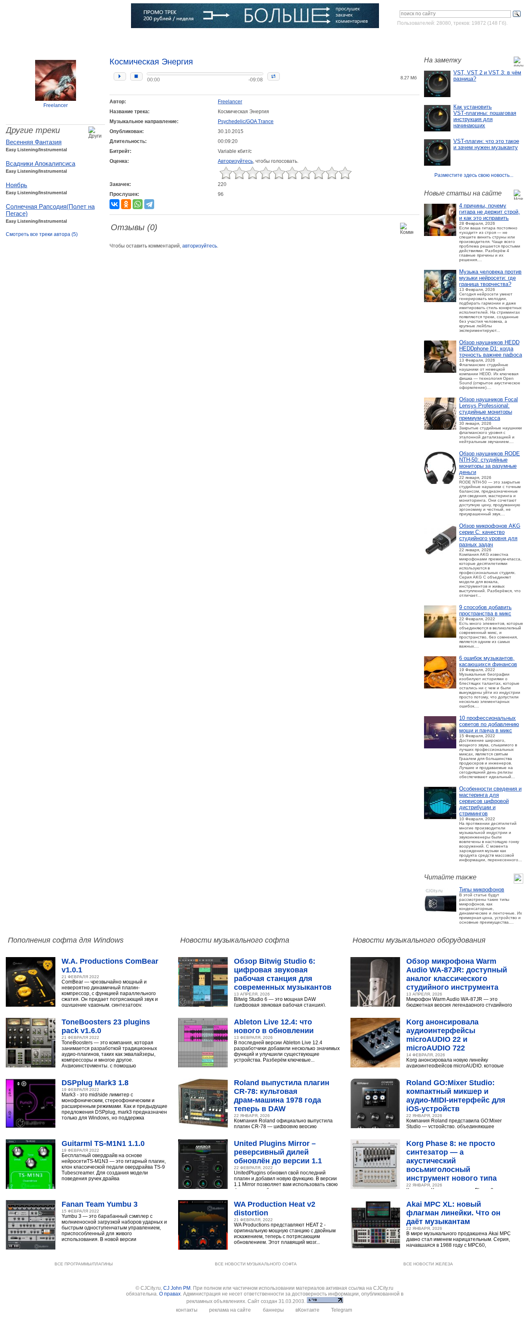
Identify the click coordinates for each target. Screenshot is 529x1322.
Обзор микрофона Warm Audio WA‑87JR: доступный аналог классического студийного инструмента (456, 974)
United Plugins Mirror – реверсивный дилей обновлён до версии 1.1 (278, 1152)
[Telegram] (149, 204)
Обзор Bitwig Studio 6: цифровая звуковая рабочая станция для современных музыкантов (282, 974)
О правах (170, 1294)
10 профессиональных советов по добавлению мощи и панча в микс (489, 724)
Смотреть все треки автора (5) (42, 234)
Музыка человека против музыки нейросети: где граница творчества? (490, 278)
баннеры (273, 1310)
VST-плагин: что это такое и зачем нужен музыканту (486, 144)
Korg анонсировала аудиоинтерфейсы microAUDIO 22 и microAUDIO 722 (442, 1035)
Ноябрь (16, 184)
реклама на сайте (230, 1310)
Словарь (181, 39)
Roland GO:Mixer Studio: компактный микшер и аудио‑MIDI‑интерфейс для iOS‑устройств (455, 1096)
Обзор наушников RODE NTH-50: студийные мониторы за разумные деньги (489, 462)
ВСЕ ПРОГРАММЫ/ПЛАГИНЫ (84, 1264)
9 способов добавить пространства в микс (485, 610)
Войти (445, 39)
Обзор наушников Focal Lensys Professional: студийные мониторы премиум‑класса (488, 408)
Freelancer (55, 105)
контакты (187, 1310)
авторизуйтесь (199, 246)
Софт (55, 39)
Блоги (245, 39)
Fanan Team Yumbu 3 (100, 1204)
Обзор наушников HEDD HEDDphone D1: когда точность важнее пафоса (490, 348)
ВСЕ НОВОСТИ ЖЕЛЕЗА (428, 1264)
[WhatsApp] (138, 204)
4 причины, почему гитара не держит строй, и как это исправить (489, 211)
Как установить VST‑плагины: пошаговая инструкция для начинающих (484, 116)
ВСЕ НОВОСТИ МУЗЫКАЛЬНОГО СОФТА (256, 1264)
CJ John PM (177, 1288)
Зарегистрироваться (487, 39)
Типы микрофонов (481, 889)
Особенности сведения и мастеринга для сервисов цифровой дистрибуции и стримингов (490, 801)
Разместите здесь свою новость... (473, 175)
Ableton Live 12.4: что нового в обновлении (274, 1026)
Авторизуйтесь (235, 161)
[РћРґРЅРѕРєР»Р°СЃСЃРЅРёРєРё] (126, 204)
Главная (27, 39)
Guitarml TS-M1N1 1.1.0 (103, 1143)
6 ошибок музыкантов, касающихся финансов (488, 661)
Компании (214, 39)
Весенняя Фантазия (34, 141)
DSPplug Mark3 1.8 (95, 1083)
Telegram (341, 1310)
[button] (120, 76)
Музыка (83, 39)
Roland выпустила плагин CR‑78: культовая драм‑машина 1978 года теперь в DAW (281, 1096)
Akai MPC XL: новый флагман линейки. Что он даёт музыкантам (453, 1213)
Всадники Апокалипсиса (40, 163)
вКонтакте (307, 1310)
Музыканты (145, 39)
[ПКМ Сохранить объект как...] (396, 66)
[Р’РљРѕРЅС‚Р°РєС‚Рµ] (114, 204)
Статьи (111, 39)
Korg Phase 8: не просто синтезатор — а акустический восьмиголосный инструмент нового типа (451, 1160)
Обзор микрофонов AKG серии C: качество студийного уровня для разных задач (489, 535)
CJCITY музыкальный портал (54, 16)
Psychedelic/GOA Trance (246, 121)
